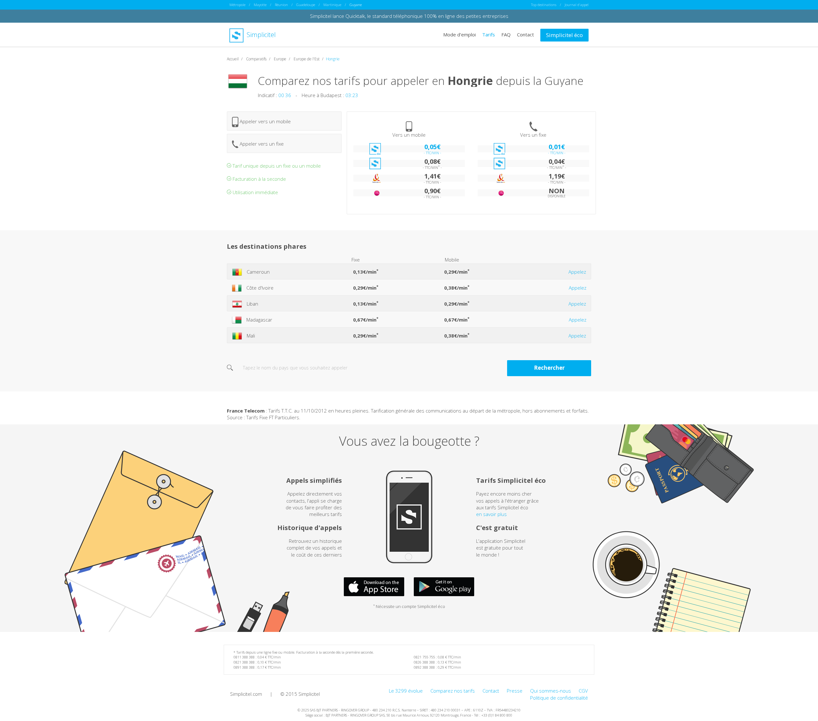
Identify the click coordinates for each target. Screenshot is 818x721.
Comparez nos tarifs (452, 690)
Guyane (356, 4)
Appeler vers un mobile (264, 121)
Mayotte (260, 4)
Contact (525, 34)
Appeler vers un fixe (261, 143)
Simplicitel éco (564, 35)
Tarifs (488, 34)
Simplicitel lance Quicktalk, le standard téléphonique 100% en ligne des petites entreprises (409, 16)
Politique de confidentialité (559, 697)
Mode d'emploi (459, 34)
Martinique (332, 4)
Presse (514, 690)
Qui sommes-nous (550, 690)
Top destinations (543, 4)
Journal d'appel (577, 4)
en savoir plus (491, 514)
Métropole (237, 4)
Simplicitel (260, 34)
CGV (583, 690)
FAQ (506, 34)
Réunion (281, 4)
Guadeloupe (305, 4)
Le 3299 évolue (406, 690)
